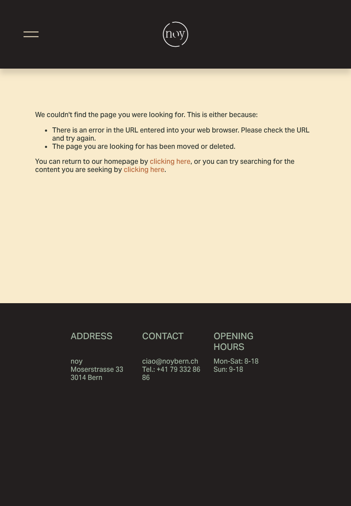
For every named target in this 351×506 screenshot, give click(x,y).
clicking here (170, 161)
